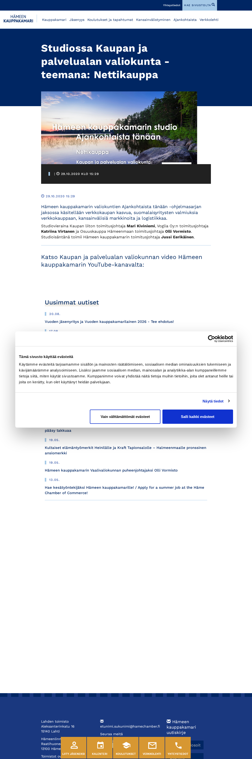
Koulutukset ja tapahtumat (110, 20)
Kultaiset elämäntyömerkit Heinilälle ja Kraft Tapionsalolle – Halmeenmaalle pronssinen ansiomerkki (125, 450)
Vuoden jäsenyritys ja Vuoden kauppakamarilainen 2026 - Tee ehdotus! (109, 321)
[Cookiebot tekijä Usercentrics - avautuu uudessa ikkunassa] (211, 338)
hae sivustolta (197, 5)
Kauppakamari (54, 20)
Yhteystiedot (171, 5)
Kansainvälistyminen (153, 20)
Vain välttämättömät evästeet (125, 417)
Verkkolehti (209, 20)
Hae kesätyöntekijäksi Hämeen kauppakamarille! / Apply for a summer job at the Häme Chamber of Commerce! (124, 490)
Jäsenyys (76, 20)
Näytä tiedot (213, 401)
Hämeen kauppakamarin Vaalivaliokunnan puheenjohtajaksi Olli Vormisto (111, 470)
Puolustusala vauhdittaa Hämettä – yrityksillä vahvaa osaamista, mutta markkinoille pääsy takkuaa (121, 427)
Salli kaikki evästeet (197, 417)
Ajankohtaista (185, 20)
